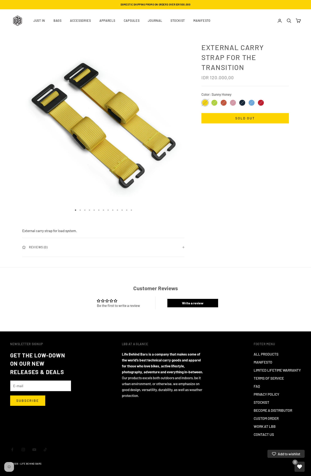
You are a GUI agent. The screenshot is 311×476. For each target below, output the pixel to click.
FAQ (257, 386)
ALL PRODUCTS (266, 354)
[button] (286, 454)
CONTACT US (264, 434)
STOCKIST (178, 20)
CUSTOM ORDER (266, 418)
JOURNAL (155, 20)
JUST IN (39, 20)
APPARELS (107, 20)
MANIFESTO (201, 20)
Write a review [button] (193, 303)
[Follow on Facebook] (12, 449)
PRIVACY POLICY (266, 394)
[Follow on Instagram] (23, 449)
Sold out (245, 118)
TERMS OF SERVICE (269, 378)
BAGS (58, 20)
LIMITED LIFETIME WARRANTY (277, 370)
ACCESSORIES (80, 20)
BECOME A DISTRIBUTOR (273, 410)
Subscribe (27, 400)
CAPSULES (132, 20)
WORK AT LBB (265, 426)
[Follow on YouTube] (34, 449)
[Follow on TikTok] (45, 449)
